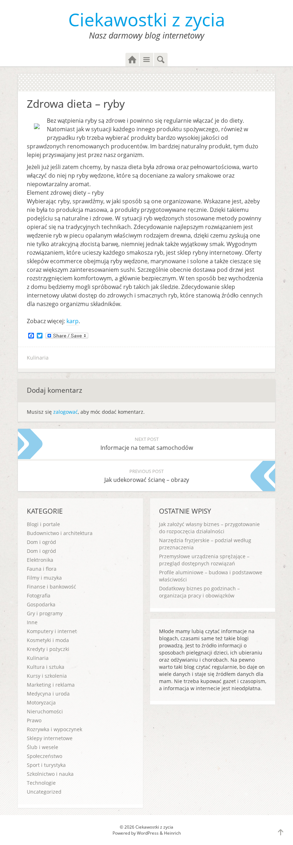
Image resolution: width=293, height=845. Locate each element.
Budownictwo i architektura (60, 533)
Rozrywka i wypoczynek (54, 729)
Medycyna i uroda (48, 693)
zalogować (65, 411)
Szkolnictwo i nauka (50, 773)
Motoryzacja (41, 702)
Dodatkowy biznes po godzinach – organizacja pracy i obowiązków (199, 592)
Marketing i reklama (51, 684)
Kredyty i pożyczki (48, 649)
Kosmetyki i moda (48, 640)
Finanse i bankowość (51, 586)
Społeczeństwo (44, 756)
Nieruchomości (45, 711)
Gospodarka (41, 604)
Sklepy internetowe (50, 738)
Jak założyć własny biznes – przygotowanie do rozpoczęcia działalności (209, 528)
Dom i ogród (41, 542)
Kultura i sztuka (45, 666)
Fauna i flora (41, 568)
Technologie (41, 782)
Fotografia (38, 595)
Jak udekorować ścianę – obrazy (146, 476)
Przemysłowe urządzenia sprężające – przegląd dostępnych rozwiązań (204, 560)
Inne (32, 622)
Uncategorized (44, 791)
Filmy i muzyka (44, 577)
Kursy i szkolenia (47, 675)
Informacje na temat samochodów (146, 444)
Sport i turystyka (46, 765)
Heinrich (172, 833)
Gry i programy (45, 613)
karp (72, 321)
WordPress (148, 833)
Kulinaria (38, 357)
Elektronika (40, 559)
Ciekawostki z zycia (146, 19)
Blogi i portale (43, 524)
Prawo (34, 720)
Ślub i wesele (42, 747)
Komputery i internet (52, 631)
